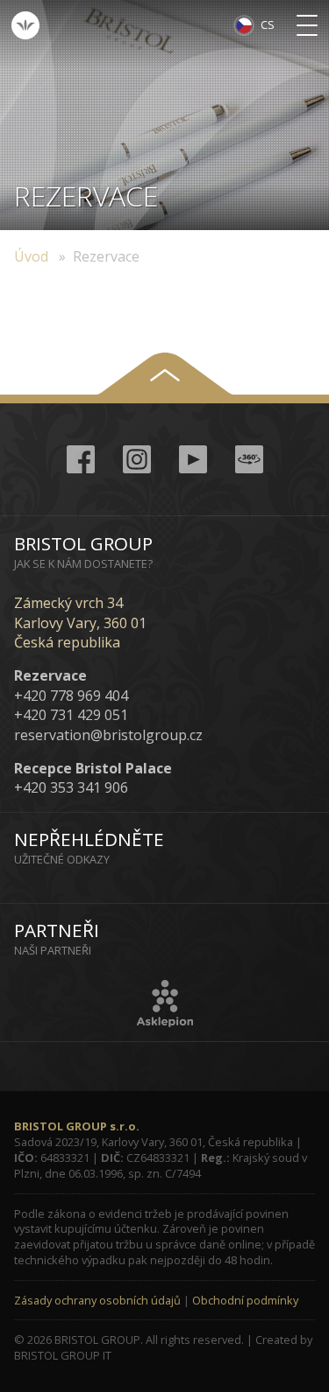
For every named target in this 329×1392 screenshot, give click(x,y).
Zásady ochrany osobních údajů (97, 1300)
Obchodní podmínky (245, 1300)
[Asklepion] (165, 1003)
